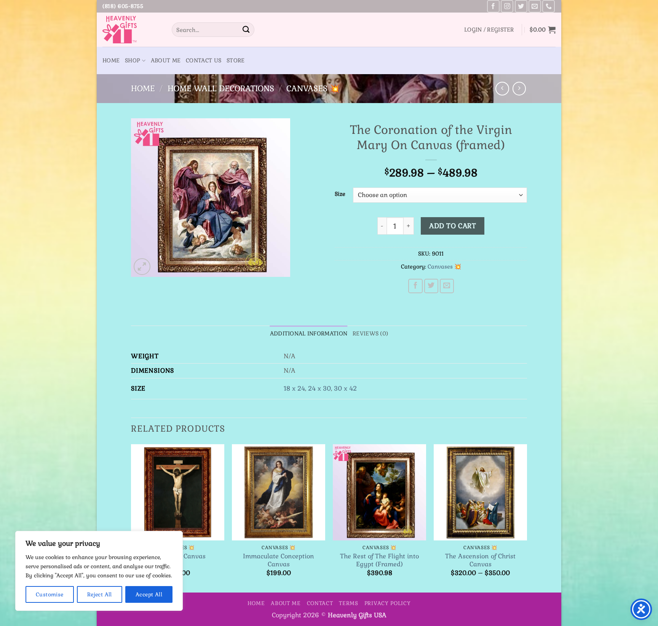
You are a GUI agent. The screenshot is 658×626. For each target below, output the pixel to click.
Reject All (99, 594)
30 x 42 (345, 388)
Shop (132, 60)
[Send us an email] (535, 6)
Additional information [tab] (308, 333)
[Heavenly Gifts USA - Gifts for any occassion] (131, 30)
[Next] (526, 517)
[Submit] (246, 29)
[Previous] (131, 517)
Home (111, 60)
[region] (99, 571)
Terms (348, 603)
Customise (50, 594)
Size (340, 194)
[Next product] (502, 88)
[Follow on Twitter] (521, 6)
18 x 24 (294, 388)
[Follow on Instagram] (507, 6)
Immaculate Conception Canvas (278, 560)
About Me (165, 60)
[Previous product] (519, 88)
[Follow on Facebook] (493, 6)
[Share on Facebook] (415, 286)
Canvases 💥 (313, 88)
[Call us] (548, 6)
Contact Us (203, 60)
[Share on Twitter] (431, 286)
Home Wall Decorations (221, 88)
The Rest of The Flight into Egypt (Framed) (379, 560)
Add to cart (452, 226)
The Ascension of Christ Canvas (480, 560)
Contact (320, 603)
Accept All (149, 594)
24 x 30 (319, 388)
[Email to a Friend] (447, 286)
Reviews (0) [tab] (370, 333)
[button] (489, 30)
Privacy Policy (387, 603)
